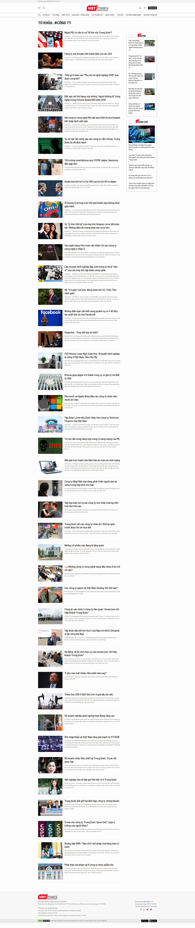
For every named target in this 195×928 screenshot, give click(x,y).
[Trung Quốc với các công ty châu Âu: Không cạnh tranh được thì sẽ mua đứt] (50, 531)
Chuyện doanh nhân (133, 15)
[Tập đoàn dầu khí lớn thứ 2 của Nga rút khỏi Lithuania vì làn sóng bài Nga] (50, 637)
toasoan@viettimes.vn (146, 901)
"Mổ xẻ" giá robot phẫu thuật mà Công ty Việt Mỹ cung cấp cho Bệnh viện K (141, 167)
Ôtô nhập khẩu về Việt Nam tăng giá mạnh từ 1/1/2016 (91, 736)
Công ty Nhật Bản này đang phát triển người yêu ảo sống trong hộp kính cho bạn (90, 483)
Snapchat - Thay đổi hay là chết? (81, 332)
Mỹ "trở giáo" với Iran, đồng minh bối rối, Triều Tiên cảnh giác (90, 291)
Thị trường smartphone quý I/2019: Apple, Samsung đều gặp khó (91, 162)
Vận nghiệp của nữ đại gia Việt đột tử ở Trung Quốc (90, 779)
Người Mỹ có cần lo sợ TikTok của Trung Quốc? (88, 32)
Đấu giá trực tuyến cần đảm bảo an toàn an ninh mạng (92, 460)
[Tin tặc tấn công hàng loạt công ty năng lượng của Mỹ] (50, 446)
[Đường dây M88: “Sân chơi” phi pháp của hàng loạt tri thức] (50, 850)
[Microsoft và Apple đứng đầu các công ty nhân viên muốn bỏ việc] (50, 403)
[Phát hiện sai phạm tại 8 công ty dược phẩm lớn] (50, 872)
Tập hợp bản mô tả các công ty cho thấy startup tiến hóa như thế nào (91, 504)
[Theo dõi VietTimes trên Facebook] (141, 909)
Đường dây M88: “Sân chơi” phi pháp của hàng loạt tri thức (91, 845)
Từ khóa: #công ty (54, 22)
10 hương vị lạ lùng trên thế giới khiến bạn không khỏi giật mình (92, 204)
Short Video (110, 15)
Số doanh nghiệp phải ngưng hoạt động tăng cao (89, 715)
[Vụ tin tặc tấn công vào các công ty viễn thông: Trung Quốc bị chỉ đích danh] (50, 146)
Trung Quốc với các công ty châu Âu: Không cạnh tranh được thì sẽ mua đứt (89, 525)
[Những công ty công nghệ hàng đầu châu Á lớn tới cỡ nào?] (50, 573)
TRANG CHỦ (142, 121)
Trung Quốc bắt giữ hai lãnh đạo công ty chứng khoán (91, 800)
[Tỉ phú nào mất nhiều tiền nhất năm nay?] (50, 680)
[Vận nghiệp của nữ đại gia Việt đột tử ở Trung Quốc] (50, 786)
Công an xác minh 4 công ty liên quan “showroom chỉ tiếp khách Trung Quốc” (91, 611)
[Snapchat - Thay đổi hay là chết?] (50, 339)
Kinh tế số (66, 15)
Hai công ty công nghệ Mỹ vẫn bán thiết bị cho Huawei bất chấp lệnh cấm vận (92, 119)
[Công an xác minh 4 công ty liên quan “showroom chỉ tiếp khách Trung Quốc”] (50, 616)
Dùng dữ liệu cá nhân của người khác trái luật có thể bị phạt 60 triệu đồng (136, 108)
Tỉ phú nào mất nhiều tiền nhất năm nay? (85, 673)
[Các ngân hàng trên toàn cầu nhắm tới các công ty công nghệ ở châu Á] (50, 252)
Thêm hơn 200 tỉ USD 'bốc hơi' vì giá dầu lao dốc (88, 694)
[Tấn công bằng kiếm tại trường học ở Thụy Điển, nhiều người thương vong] (150, 43)
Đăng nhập (152, 8)
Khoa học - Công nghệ (80, 15)
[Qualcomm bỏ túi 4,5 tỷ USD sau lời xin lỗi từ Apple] (50, 188)
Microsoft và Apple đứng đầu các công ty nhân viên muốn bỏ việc (90, 398)
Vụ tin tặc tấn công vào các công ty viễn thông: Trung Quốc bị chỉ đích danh (92, 140)
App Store (144, 921)
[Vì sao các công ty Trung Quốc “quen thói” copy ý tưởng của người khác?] (50, 829)
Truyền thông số (150, 15)
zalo (144, 909)
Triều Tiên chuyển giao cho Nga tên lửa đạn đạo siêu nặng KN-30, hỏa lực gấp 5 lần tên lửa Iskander (141, 185)
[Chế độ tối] (145, 8)
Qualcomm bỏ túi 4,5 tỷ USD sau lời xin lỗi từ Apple (90, 181)
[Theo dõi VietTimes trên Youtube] (147, 909)
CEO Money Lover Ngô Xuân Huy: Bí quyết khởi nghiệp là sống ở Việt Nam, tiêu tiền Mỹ (92, 355)
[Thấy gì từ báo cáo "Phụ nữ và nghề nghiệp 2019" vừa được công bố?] (50, 82)
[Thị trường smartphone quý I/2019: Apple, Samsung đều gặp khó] (50, 167)
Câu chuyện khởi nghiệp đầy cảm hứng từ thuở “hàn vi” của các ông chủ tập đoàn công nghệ (91, 268)
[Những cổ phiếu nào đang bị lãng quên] (50, 552)
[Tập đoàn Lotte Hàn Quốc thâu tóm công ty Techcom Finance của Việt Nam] (50, 424)
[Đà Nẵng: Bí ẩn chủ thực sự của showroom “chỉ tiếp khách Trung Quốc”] (50, 659)
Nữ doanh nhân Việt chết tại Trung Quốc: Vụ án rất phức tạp (90, 760)
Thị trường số (97, 15)
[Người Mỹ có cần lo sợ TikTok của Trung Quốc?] (50, 39)
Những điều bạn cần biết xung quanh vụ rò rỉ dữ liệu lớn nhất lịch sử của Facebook (91, 312)
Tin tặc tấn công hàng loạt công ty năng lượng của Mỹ (92, 438)
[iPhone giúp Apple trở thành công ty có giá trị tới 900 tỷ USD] (50, 382)
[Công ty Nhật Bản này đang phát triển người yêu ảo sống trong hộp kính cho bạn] (50, 488)
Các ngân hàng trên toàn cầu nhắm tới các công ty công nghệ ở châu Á (90, 247)
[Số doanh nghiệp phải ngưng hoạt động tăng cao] (50, 722)
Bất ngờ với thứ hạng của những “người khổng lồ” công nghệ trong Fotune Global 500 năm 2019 (92, 98)
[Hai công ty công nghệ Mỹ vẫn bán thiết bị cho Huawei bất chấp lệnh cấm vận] (50, 124)
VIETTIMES (97, 8)
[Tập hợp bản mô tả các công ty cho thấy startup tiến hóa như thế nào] (50, 510)
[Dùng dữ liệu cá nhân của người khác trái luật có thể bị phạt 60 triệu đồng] (150, 106)
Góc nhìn (55, 15)
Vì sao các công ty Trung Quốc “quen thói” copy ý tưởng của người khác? (89, 824)
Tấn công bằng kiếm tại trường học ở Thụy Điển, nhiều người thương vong (136, 44)
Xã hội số (46, 15)
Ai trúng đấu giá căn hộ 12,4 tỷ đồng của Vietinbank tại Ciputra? (141, 177)
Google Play (153, 921)
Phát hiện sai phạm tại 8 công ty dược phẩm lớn (88, 864)
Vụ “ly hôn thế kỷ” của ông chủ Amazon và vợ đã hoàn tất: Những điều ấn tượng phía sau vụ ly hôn (91, 225)
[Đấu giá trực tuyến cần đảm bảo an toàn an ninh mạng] (50, 467)
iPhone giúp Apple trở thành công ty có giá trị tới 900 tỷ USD (91, 376)
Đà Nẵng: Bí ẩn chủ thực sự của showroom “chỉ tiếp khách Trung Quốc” (90, 653)
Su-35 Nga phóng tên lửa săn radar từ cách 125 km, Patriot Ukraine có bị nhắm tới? (136, 78)
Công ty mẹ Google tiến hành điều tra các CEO (88, 53)
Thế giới (120, 15)
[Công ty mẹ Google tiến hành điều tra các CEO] (50, 61)
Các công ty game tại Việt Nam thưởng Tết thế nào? (91, 587)
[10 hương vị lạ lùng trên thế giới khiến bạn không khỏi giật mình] (50, 210)
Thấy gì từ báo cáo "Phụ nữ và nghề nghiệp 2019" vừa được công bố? (91, 76)
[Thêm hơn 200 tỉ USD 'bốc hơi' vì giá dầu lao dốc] (50, 701)
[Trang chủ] (39, 15)
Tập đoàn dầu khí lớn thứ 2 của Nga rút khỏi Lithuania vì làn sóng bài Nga (91, 632)
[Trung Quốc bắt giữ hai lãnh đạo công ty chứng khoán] (50, 808)
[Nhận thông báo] (140, 8)
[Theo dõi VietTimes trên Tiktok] (151, 909)
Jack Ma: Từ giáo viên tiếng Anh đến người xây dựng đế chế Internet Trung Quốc (142, 157)
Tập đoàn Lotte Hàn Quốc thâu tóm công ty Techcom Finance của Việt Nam (91, 419)
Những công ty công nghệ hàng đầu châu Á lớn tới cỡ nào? (92, 568)
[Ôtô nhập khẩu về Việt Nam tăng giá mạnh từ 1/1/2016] (50, 744)
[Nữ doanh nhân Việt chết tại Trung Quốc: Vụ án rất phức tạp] (50, 765)
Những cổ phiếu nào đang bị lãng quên (84, 545)
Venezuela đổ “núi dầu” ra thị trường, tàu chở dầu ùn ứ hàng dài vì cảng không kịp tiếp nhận (136, 60)
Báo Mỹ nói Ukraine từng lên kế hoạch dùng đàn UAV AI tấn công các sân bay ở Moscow (135, 93)
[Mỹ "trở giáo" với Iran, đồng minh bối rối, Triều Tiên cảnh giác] (50, 297)
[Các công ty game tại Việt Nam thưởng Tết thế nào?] (50, 595)
